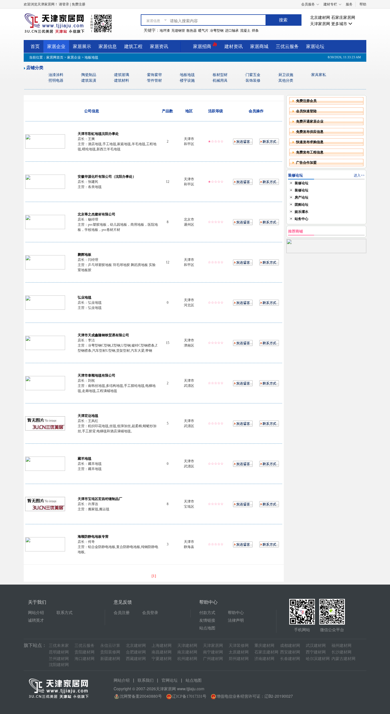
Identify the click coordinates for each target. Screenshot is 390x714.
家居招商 (202, 46)
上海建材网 (162, 645)
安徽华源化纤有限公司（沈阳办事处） (107, 177)
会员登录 (150, 613)
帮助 (362, 4)
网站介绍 (36, 613)
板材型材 (220, 75)
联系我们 (146, 680)
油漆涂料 (56, 75)
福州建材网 (341, 645)
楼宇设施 (187, 80)
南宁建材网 (213, 652)
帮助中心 (236, 613)
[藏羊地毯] (45, 463)
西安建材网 (290, 652)
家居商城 (259, 46)
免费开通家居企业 (309, 121)
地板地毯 (187, 75)
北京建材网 (320, 17)
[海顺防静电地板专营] (45, 544)
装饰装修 (253, 80)
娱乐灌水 (301, 212)
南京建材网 (187, 652)
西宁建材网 (316, 652)
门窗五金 (253, 75)
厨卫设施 (285, 75)
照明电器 (56, 80)
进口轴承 (232, 31)
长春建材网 (290, 659)
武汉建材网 (316, 645)
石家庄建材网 (266, 652)
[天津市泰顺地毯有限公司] (45, 383)
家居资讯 (159, 46)
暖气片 (203, 31)
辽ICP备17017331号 (189, 696)
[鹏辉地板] (45, 262)
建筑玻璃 (121, 75)
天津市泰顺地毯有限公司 (96, 375)
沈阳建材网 (59, 665)
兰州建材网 (59, 659)
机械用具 (220, 80)
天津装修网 (239, 645)
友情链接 (207, 620)
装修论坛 (301, 183)
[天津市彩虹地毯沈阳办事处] (45, 141)
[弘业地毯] (45, 302)
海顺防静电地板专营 (93, 537)
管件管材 (154, 80)
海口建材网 (85, 659)
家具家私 (318, 75)
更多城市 (339, 24)
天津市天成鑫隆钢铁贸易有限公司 (103, 335)
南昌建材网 (162, 652)
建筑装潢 (88, 80)
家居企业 (56, 46)
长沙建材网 (341, 652)
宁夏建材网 (162, 659)
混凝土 (245, 31)
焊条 (255, 31)
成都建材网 (290, 645)
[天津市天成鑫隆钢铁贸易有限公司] (45, 343)
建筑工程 (133, 46)
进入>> (359, 175)
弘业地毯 (84, 297)
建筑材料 (121, 80)
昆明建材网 (59, 652)
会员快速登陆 (306, 111)
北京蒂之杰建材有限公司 (96, 214)
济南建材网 (264, 659)
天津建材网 (187, 645)
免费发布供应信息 (309, 132)
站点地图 (207, 628)
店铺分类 (34, 67)
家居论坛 (315, 46)
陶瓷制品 (88, 75)
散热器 (191, 31)
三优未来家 (59, 645)
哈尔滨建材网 (318, 659)
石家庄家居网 (343, 17)
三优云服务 (287, 46)
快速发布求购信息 (309, 142)
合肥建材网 (136, 652)
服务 (349, 4)
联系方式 (65, 613)
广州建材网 (213, 659)
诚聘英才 (36, 620)
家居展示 (82, 46)
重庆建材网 (264, 645)
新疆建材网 (110, 659)
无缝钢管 (178, 31)
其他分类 (285, 80)
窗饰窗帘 (154, 75)
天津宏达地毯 (88, 416)
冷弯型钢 (217, 31)
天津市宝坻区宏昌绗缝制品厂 (100, 499)
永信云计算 (110, 645)
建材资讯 (233, 46)
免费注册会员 (306, 101)
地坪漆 (165, 31)
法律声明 (236, 620)
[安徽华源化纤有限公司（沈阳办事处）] (45, 181)
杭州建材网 (187, 659)
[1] (154, 576)
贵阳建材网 (85, 652)
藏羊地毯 (84, 459)
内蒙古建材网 (343, 659)
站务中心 (301, 219)
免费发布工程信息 (309, 152)
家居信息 (107, 46)
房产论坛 (301, 197)
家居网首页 (54, 57)
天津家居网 (320, 24)
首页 (35, 46)
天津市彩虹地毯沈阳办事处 (98, 134)
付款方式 (207, 613)
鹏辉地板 (84, 255)
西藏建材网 (136, 659)
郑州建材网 (239, 659)
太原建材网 (239, 652)
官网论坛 (170, 680)
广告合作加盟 (306, 163)
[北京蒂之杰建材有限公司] (45, 222)
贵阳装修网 (110, 652)
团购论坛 (301, 205)
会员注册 (122, 613)
